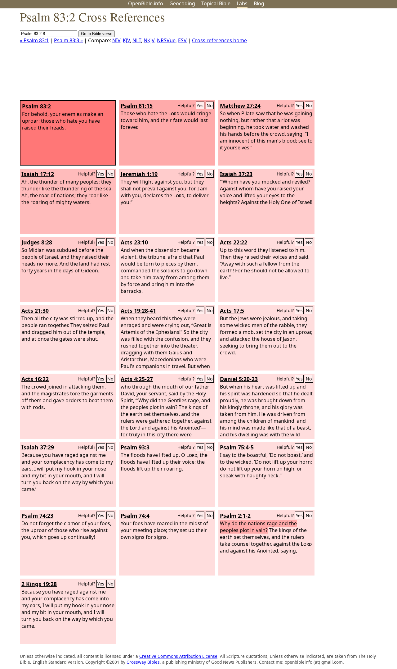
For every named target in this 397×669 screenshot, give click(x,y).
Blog (259, 3)
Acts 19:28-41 (138, 310)
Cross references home (219, 40)
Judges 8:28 (36, 242)
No (210, 105)
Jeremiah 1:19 (139, 174)
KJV (126, 40)
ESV (182, 40)
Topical (215, 3)
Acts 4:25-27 (137, 379)
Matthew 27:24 (240, 105)
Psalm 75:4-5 (237, 447)
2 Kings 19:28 (39, 584)
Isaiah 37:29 (37, 447)
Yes (200, 105)
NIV (116, 40)
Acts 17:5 (232, 310)
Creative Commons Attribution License (178, 656)
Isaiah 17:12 (37, 174)
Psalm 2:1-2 (235, 515)
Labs (242, 3)
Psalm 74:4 (135, 515)
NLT (136, 40)
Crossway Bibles (143, 662)
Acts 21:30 (35, 310)
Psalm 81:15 (137, 105)
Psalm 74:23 (37, 515)
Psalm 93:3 (135, 447)
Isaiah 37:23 (236, 174)
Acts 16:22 (35, 379)
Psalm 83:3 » (68, 40)
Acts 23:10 (134, 242)
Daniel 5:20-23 (239, 379)
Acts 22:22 (233, 242)
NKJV (149, 40)
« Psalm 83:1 (34, 40)
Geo (182, 3)
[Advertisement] (334, 56)
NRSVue (166, 40)
